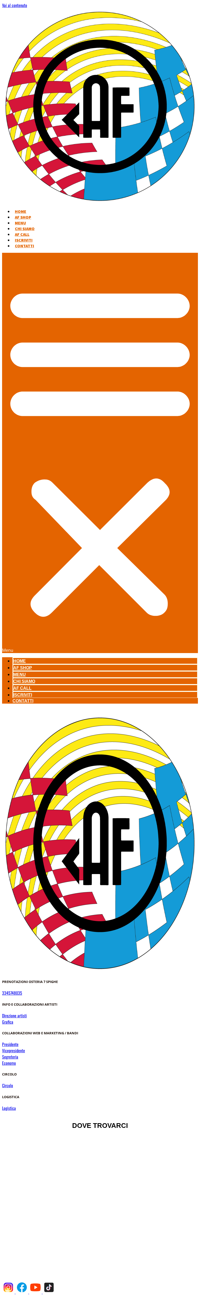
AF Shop (23, 217)
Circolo (7, 1085)
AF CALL (22, 234)
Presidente (10, 1044)
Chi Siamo (25, 228)
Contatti (24, 245)
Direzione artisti (14, 1015)
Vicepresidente (13, 1050)
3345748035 (12, 993)
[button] (100, 453)
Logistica (9, 1108)
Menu (20, 222)
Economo (9, 1063)
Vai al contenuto (14, 5)
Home (20, 211)
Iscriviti (24, 240)
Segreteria (10, 1057)
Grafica (7, 1022)
